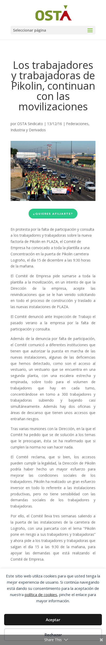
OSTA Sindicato (30, 123)
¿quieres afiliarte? (53, 214)
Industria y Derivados (28, 129)
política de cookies (41, 594)
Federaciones (77, 123)
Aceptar (53, 619)
